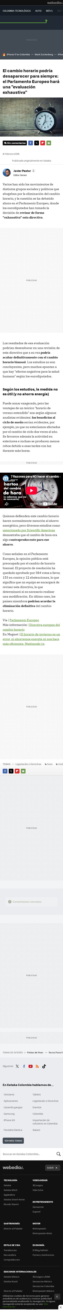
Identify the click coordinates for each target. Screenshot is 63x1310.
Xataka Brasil (10, 1281)
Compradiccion (12, 1259)
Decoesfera (10, 1254)
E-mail (48, 143)
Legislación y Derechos (28, 764)
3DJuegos (38, 1185)
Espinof (36, 1211)
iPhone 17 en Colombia (18, 54)
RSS (37, 1065)
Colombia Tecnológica (17, 10)
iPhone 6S (9, 1120)
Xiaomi (36, 1130)
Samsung (9, 1113)
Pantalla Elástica (13, 1130)
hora (49, 764)
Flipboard (42, 143)
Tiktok (44, 1065)
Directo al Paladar (13, 1228)
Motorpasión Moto (42, 1233)
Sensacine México (42, 1281)
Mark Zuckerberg (44, 54)
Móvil (49, 10)
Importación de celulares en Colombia (45, 1121)
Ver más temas (13, 1140)
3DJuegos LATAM (41, 1276)
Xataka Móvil (10, 1190)
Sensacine (38, 1206)
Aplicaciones (11, 1100)
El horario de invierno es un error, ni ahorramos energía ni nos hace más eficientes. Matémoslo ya (31, 639)
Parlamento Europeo (24, 620)
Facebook (30, 143)
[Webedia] (55, 3)
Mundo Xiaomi (11, 1204)
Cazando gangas (13, 1107)
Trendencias (10, 1250)
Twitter (36, 143)
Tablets (37, 1094)
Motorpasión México (43, 1290)
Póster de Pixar (35, 1052)
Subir (50, 1167)
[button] (23, 171)
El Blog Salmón (40, 1250)
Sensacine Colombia (43, 1286)
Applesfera (9, 1194)
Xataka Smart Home (14, 1199)
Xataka (7, 1185)
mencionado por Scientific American (29, 530)
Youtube (30, 1065)
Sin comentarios (16, 142)
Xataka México (11, 1276)
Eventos (37, 1107)
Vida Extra (38, 1190)
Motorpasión (39, 1228)
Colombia (38, 1113)
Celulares (9, 1094)
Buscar (59, 1154)
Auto (38, 10)
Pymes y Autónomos (43, 1254)
